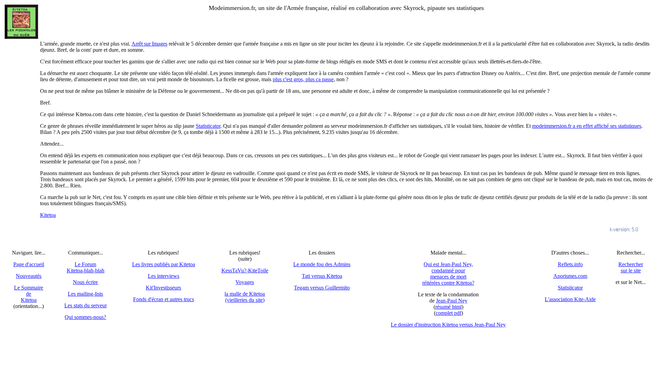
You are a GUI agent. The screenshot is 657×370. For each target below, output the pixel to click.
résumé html (448, 307)
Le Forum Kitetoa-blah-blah (85, 267)
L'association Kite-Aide (570, 299)
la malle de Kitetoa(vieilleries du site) (244, 297)
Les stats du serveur (85, 305)
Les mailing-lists (85, 294)
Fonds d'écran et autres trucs (163, 299)
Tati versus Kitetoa (322, 276)
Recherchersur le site (630, 267)
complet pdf (448, 313)
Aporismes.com (570, 276)
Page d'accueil (28, 264)
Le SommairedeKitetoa (28, 294)
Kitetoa (48, 215)
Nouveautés (28, 276)
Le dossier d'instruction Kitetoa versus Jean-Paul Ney (448, 325)
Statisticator (208, 126)
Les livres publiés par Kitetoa (163, 264)
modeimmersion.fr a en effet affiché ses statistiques (586, 126)
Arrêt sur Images (149, 44)
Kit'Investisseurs (163, 288)
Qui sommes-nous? (85, 317)
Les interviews (163, 276)
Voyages (244, 282)
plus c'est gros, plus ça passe (303, 79)
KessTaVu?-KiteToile (244, 270)
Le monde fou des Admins (321, 264)
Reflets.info (570, 264)
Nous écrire (85, 282)
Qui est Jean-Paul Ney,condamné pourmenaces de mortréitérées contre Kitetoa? (448, 273)
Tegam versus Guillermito (322, 288)
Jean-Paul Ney (451, 301)
